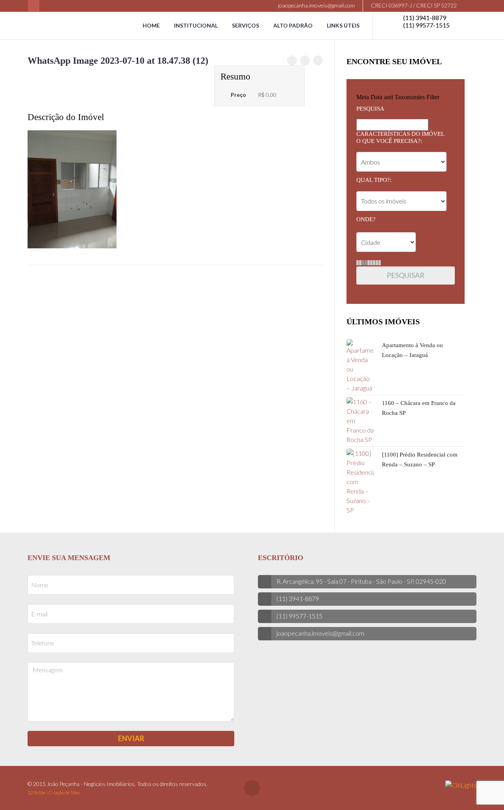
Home (151, 25)
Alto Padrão (293, 25)
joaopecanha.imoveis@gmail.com (316, 5)
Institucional (196, 25)
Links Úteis (343, 25)
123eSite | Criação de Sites (54, 792)
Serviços (245, 25)
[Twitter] (305, 60)
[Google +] (318, 60)
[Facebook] (33, 5)
